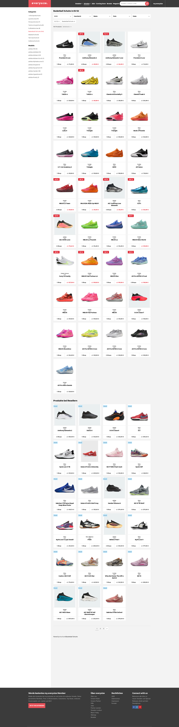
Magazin (116, 4)
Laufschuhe (32, 19)
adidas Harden (33, 71)
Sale (93, 4)
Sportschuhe (61, 636)
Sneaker (78, 4)
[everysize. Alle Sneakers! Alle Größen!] (39, 3)
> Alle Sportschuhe (34, 15)
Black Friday (95, 712)
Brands (109, 4)
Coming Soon (101, 4)
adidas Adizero (33, 55)
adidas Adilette (33, 52)
